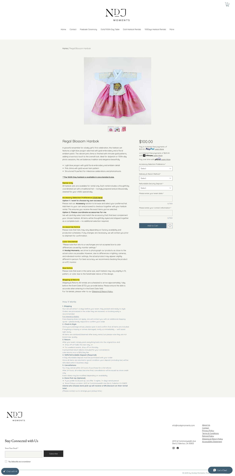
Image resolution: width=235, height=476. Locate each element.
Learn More (159, 149)
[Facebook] (177, 448)
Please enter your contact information (155, 208)
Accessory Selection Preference (152, 164)
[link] (227, 4)
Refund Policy (208, 436)
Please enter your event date (151, 193)
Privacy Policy (208, 430)
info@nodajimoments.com (183, 425)
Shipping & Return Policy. (102, 291)
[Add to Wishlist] (170, 225)
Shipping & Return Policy (212, 439)
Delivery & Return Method (150, 174)
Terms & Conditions (210, 433)
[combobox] (156, 168)
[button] (132, 29)
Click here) (98, 197)
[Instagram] (173, 448)
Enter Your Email (11, 448)
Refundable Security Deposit (151, 184)
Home (65, 48)
